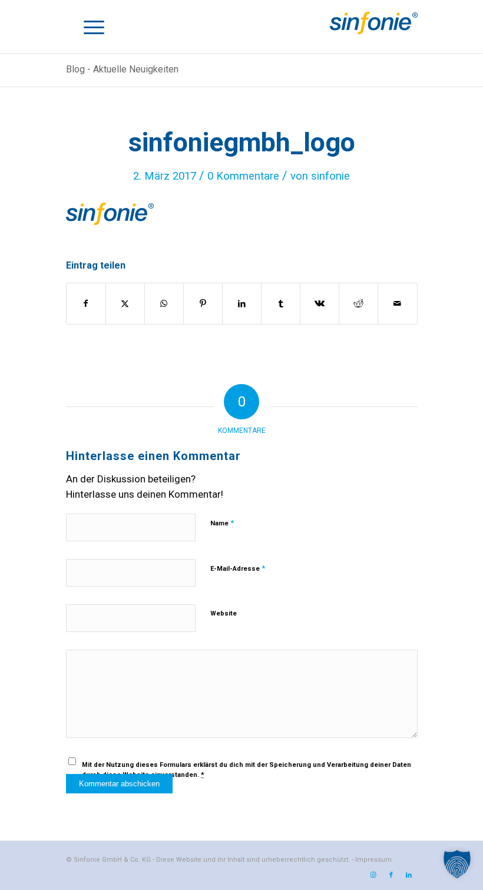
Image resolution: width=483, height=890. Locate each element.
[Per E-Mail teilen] (397, 303)
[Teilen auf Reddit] (358, 303)
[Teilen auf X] (125, 303)
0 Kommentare (243, 176)
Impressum (373, 859)
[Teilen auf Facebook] (86, 303)
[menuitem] (94, 26)
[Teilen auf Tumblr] (281, 303)
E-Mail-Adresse (237, 568)
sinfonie (330, 176)
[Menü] (94, 26)
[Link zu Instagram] (373, 875)
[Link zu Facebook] (391, 875)
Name (222, 522)
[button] (457, 864)
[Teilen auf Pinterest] (203, 303)
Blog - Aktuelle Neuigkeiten (122, 69)
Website (223, 613)
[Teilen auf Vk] (319, 303)
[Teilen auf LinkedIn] (242, 303)
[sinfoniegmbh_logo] (374, 38)
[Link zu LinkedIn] (409, 875)
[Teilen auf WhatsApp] (164, 303)
